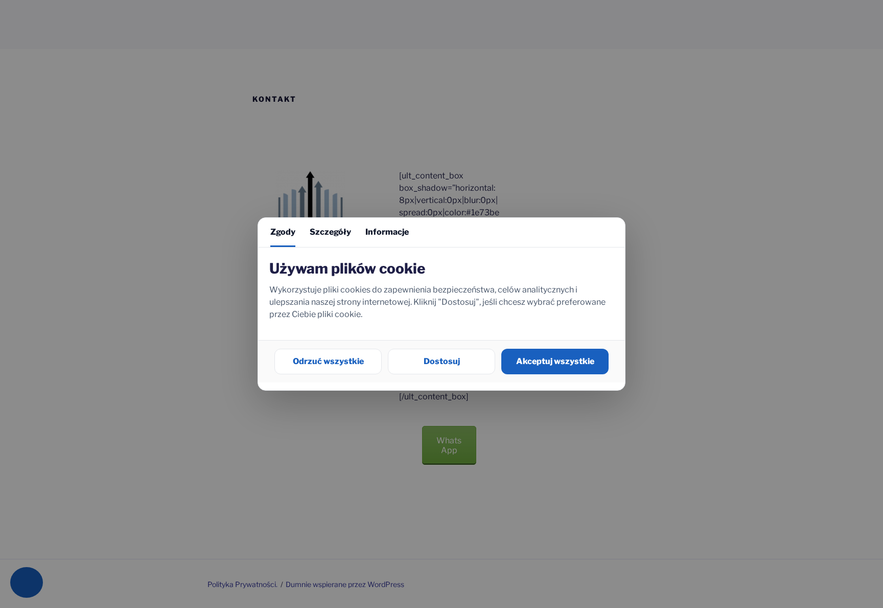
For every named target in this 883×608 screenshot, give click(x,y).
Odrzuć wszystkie (328, 361)
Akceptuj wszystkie (555, 361)
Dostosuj (442, 361)
